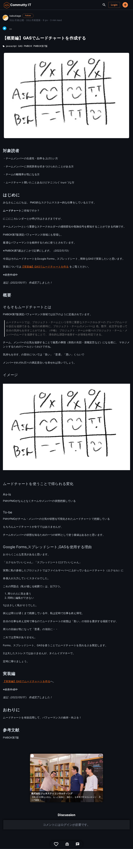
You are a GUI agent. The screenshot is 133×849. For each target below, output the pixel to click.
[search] (104, 5)
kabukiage (15, 15)
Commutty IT (20, 5)
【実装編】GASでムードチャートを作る (45, 266)
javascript (11, 46)
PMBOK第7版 (40, 46)
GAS (20, 46)
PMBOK (28, 46)
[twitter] (4, 28)
